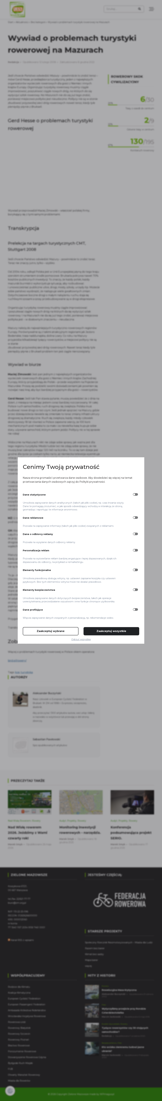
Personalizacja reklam (36, 550)
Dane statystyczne (34, 494)
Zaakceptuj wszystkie (111, 631)
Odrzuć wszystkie (81, 639)
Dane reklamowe (33, 517)
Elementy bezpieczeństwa (39, 590)
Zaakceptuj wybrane (51, 631)
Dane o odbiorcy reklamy (38, 534)
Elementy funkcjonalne (37, 570)
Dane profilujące (33, 609)
